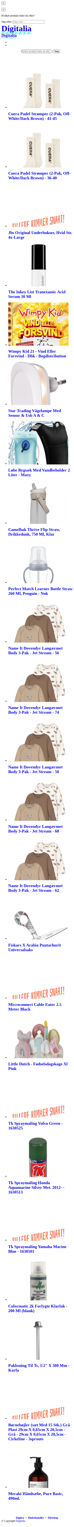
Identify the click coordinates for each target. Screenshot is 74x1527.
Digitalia (20, 1520)
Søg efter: (6, 21)
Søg (57, 51)
